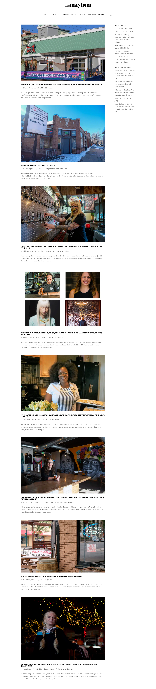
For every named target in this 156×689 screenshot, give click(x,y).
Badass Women (50, 502)
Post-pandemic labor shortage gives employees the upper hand (51, 576)
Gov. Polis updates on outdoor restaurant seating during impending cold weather (61, 85)
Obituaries (92, 15)
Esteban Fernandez (30, 88)
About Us (101, 15)
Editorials (65, 15)
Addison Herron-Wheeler (32, 251)
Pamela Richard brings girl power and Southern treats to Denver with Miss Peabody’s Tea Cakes (63, 416)
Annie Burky (27, 669)
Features (54, 15)
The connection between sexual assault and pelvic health (124, 84)
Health (74, 15)
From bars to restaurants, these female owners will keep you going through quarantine (59, 665)
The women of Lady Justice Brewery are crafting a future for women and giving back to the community (62, 498)
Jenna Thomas (28, 502)
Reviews (82, 15)
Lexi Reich (26, 420)
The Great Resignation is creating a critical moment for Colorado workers (124, 53)
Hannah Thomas (28, 338)
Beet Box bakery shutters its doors (38, 166)
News (46, 15)
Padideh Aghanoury (30, 169)
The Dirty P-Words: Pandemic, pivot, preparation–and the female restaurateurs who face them (61, 333)
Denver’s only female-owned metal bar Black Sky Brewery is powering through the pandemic (61, 247)
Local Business (61, 169)
